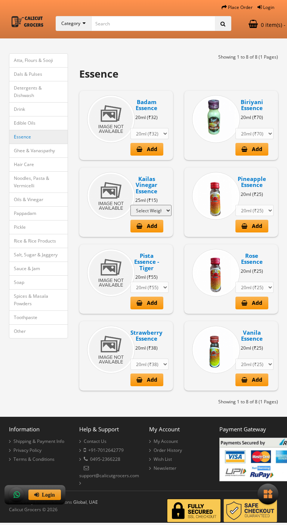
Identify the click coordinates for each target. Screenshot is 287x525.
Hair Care (24, 164)
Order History (168, 450)
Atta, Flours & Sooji (33, 60)
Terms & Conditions (34, 459)
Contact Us (95, 441)
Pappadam (25, 213)
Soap (19, 282)
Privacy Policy (27, 450)
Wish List (163, 459)
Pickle (20, 227)
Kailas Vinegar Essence (146, 185)
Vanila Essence (252, 336)
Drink (19, 109)
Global (80, 502)
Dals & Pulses (28, 74)
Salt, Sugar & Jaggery (36, 254)
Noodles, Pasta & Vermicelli (31, 182)
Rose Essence (252, 259)
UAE (93, 502)
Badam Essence (146, 105)
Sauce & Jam (27, 268)
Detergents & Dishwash (28, 92)
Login (47, 494)
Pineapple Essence (252, 182)
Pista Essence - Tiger (146, 262)
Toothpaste (25, 317)
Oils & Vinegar (28, 199)
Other (20, 331)
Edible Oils (25, 123)
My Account (166, 441)
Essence (22, 137)
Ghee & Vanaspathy (34, 150)
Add (149, 149)
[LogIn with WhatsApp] (16, 494)
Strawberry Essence (146, 336)
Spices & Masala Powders (31, 300)
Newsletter (165, 468)
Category (72, 23)
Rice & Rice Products (35, 241)
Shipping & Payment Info (38, 441)
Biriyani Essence (252, 105)
